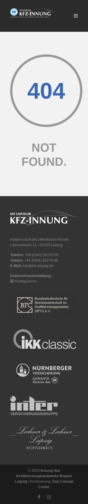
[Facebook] (39, 497)
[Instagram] (48, 497)
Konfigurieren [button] (25, 281)
